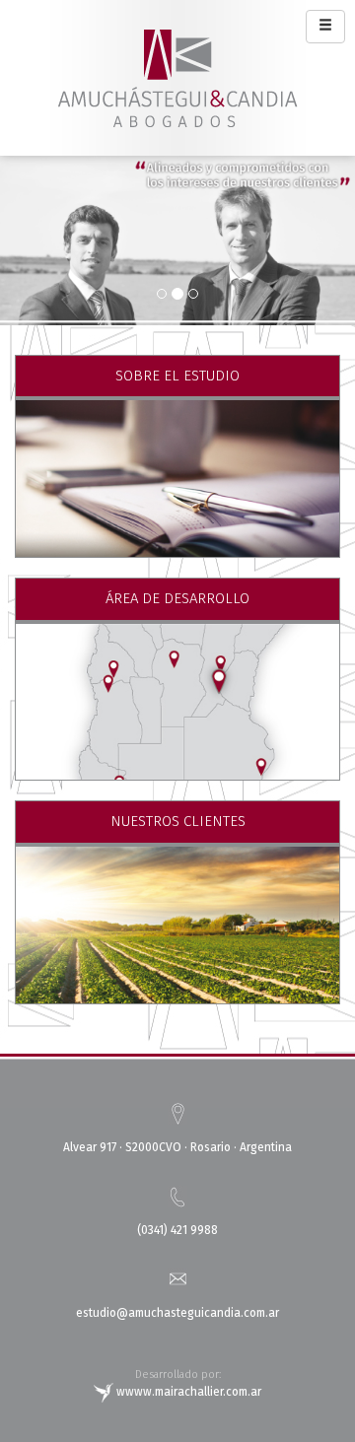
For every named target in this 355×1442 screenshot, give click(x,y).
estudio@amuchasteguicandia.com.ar (177, 1313)
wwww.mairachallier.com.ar (187, 1392)
